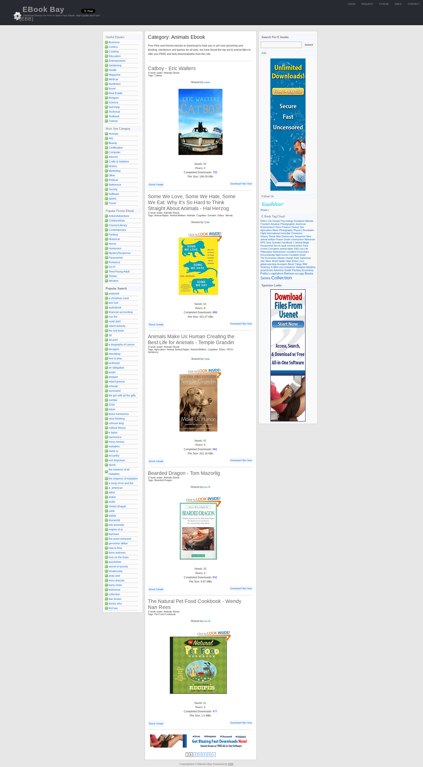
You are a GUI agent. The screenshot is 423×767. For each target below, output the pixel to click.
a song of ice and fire (121, 483)
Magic (306, 242)
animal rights (286, 248)
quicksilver (115, 562)
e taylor (113, 432)
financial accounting (121, 312)
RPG (263, 242)
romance (289, 267)
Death (287, 239)
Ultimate (309, 221)
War (304, 264)
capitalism (277, 273)
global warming (268, 264)
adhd (112, 492)
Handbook (287, 242)
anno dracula (116, 580)
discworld (114, 520)
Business (114, 42)
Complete (294, 255)
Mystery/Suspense (120, 253)
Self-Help (114, 107)
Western (114, 280)
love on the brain (119, 557)
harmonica (115, 437)
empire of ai (116, 529)
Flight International (270, 233)
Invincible (285, 233)
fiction (295, 261)
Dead (302, 255)
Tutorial (113, 121)
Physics (297, 230)
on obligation (116, 367)
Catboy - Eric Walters (172, 68)
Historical (114, 239)
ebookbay (115, 353)
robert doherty (117, 326)
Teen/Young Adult (119, 271)
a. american (116, 487)
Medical (113, 79)
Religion (114, 97)
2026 (112, 404)
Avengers (282, 264)
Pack (305, 245)
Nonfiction (115, 84)
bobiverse (115, 589)
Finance (286, 227)
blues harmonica (119, 414)
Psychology (287, 221)
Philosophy (266, 251)
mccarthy (114, 455)
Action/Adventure (119, 216)
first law (113, 608)
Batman (289, 273)
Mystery (310, 267)
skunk (112, 465)
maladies (114, 446)
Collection (281, 277)
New (308, 236)
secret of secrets (118, 566)
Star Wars (265, 261)
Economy (308, 270)
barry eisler (115, 585)
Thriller (113, 276)
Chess (278, 227)
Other (112, 175)
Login (351, 4)
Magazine (115, 74)
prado (112, 372)
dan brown (115, 599)
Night (278, 255)
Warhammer (279, 251)
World (275, 261)
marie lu (113, 451)
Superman (305, 258)
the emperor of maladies (123, 478)
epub (283, 245)
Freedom (265, 224)
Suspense (300, 236)
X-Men (275, 267)
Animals (113, 133)
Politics (265, 273)
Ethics (263, 221)
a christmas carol (119, 298)
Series (265, 278)
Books (309, 273)
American (301, 224)
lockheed (114, 363)
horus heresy (116, 441)
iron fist (113, 316)
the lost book (116, 330)
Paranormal (116, 257)
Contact (413, 4)
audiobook (115, 307)
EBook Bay (41, 13)
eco (281, 267)
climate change (285, 258)
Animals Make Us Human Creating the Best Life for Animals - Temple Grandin (191, 339)
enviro (285, 255)
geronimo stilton (118, 543)
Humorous (115, 248)
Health (113, 70)
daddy (112, 515)
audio (112, 501)
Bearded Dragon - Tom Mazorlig (184, 473)
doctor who (115, 603)
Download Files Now (241, 183)
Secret (276, 245)
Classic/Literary (118, 225)
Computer (115, 152)
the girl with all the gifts (122, 395)
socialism (292, 251)
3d (110, 335)
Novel (112, 88)
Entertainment (117, 60)
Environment (267, 227)
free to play (115, 358)
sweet (207, 82)
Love (301, 261)
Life (306, 248)
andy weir (114, 575)
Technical (114, 111)
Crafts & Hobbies (119, 161)
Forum (383, 4)
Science (113, 102)
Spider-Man (285, 261)
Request (367, 4)
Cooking (114, 51)
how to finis (115, 548)
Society (113, 189)
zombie (113, 400)
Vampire (301, 267)
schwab (113, 386)
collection (114, 594)
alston (112, 497)
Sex (302, 227)
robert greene (117, 381)
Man (278, 236)
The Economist (268, 258)
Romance (114, 262)
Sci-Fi (112, 267)
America (279, 270)
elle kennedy (116, 524)
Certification (116, 147)
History (113, 166)
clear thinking (117, 418)
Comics (113, 47)
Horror (112, 243)
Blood (291, 264)
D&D (296, 248)
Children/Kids (117, 220)
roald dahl (115, 321)
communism (297, 239)
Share (264, 210)
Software (114, 194)
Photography (286, 230)
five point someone (120, 538)
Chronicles (296, 233)
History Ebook (268, 236)
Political (113, 180)
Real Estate (115, 93)
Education (115, 56)
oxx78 (207, 487)
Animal (298, 242)
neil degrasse (117, 460)
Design (276, 221)
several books (294, 245)
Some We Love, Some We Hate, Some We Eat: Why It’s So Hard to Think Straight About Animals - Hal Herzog (192, 202)
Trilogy (298, 264)
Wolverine (309, 239)
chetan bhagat (117, 506)
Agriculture (266, 230)
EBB (230, 764)
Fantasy (113, 234)
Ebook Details (156, 184)
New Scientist (273, 242)
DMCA (398, 4)
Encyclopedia (267, 255)
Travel (112, 203)
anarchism (266, 270)
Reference (115, 184)
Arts (111, 138)
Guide (287, 270)
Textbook (114, 116)
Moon (275, 230)
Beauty (113, 143)
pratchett (114, 293)
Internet (113, 157)
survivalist (115, 390)
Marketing (115, 170)
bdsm (112, 409)
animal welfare (268, 239)
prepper (113, 377)
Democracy (288, 236)
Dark (296, 258)
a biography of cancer (122, 344)
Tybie (207, 222)
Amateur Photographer (283, 224)
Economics (303, 251)
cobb (112, 511)
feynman (114, 534)
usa (302, 248)
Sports (112, 198)
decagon (114, 349)
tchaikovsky (115, 571)
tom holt (113, 302)
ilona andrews (117, 552)
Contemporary (117, 229)
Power (279, 239)
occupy (299, 273)
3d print (113, 340)
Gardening (115, 65)
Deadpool (299, 221)
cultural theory (117, 427)
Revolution (308, 230)
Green (263, 248)
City (270, 221)
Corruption (273, 248)
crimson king (116, 423)
